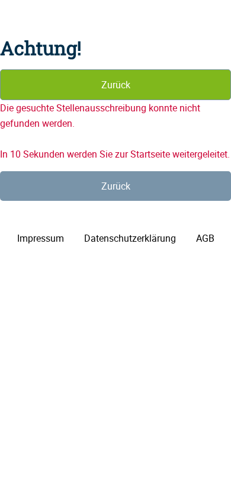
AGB (205, 238)
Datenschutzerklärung (130, 238)
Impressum (40, 238)
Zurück (115, 84)
